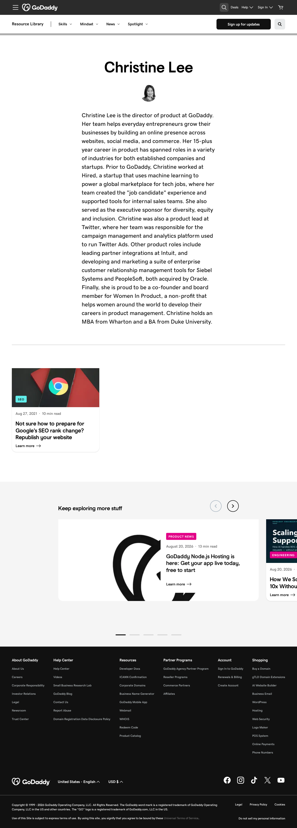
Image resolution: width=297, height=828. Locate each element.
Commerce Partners (176, 685)
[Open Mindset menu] (97, 24)
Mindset (86, 24)
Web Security (261, 719)
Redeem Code (128, 727)
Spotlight (135, 24)
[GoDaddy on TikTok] (254, 782)
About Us (18, 668)
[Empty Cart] (281, 7)
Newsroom (19, 710)
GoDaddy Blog (62, 693)
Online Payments (263, 744)
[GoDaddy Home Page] (31, 782)
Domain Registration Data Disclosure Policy (81, 719)
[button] (121, 634)
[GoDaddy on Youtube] (281, 782)
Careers (17, 677)
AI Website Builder (264, 685)
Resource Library (27, 24)
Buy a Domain (261, 668)
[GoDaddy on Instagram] (240, 782)
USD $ (113, 782)
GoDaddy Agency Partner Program (186, 668)
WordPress (259, 702)
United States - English (76, 782)
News (110, 24)
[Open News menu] (118, 24)
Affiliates (169, 693)
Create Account (228, 685)
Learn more (175, 584)
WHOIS (124, 719)
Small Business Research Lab (72, 685)
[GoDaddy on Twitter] (267, 782)
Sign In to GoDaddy (230, 668)
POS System (260, 735)
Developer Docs (129, 668)
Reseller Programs (175, 677)
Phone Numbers (262, 752)
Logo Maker (260, 727)
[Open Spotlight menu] (146, 24)
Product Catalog (130, 735)
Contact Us (60, 702)
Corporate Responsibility (28, 685)
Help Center (61, 668)
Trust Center (20, 719)
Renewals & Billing (230, 677)
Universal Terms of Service (181, 818)
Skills (62, 24)
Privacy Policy (258, 804)
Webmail (125, 710)
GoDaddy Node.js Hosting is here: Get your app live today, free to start (203, 563)
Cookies (279, 804)
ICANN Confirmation (133, 677)
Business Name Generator (136, 693)
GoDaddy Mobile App (133, 702)
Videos (57, 677)
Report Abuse (62, 710)
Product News (181, 536)
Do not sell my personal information (262, 818)
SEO (21, 399)
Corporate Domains (132, 685)
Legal (15, 702)
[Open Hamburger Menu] (14, 7)
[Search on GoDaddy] (279, 24)
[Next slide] (233, 506)
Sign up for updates (244, 24)
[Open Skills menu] (71, 24)
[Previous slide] (216, 506)
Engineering (283, 555)
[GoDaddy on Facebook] (227, 782)
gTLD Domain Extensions (268, 677)
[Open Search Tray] (224, 7)
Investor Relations (24, 693)
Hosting (257, 710)
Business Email (262, 693)
